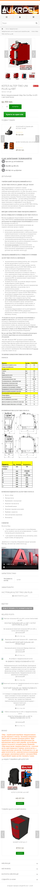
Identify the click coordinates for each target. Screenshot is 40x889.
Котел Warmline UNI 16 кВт (26, 142)
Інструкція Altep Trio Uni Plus (17, 592)
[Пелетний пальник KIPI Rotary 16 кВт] (9, 131)
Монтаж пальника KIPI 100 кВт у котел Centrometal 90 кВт (20, 624)
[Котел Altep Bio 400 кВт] (20, 777)
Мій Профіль (6, 868)
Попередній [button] (6, 54)
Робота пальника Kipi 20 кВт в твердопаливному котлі (20, 717)
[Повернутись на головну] (2, 29)
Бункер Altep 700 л (20, 842)
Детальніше (19, 632)
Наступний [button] (34, 54)
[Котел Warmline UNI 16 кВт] (9, 147)
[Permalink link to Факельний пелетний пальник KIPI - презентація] (20, 639)
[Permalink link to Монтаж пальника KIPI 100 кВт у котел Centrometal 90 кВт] (20, 619)
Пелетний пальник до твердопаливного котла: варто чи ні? (20, 689)
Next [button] (37, 139)
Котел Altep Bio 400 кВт (20, 792)
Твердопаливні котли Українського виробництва (15, 31)
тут (25, 250)
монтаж (35, 349)
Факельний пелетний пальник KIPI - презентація (20, 643)
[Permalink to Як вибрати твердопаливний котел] (20, 659)
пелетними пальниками (12, 245)
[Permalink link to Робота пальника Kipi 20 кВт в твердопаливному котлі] (20, 712)
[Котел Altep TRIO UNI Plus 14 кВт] (7, 76)
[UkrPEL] (20, 9)
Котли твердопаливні (12, 29)
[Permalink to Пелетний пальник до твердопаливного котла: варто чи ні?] (20, 684)
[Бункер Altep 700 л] (20, 827)
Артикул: (4, 91)
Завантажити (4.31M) (21, 596)
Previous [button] (3, 139)
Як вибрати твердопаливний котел (20, 661)
